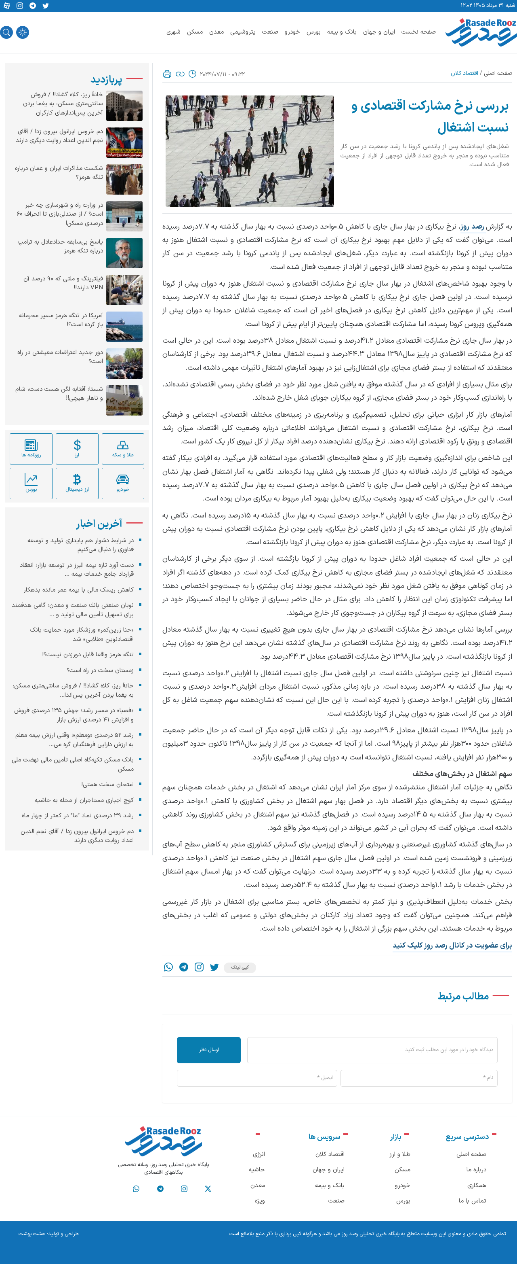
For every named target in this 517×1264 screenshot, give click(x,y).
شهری (173, 32)
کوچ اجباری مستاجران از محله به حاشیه (84, 800)
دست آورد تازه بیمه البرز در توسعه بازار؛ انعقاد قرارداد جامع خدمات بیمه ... (77, 570)
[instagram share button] (20, 6)
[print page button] (167, 74)
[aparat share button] (7, 6)
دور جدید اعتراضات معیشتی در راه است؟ (60, 357)
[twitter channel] (208, 1189)
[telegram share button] (33, 6)
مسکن (195, 32)
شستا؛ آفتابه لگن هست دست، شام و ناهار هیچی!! (59, 394)
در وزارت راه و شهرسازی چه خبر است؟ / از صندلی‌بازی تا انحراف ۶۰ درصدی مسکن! (60, 214)
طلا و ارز (399, 1154)
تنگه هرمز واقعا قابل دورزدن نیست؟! (88, 655)
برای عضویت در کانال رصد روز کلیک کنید (452, 945)
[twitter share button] (45, 6)
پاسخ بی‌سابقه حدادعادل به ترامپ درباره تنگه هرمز (60, 247)
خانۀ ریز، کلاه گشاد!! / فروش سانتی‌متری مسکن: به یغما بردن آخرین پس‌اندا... (73, 690)
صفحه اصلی (498, 73)
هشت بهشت (32, 1234)
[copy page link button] (180, 74)
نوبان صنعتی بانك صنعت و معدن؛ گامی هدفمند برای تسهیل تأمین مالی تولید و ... (73, 610)
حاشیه (257, 1170)
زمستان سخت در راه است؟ (100, 670)
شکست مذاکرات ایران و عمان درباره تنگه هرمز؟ (59, 173)
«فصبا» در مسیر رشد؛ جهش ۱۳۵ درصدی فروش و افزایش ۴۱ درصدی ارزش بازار (74, 715)
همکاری (476, 1185)
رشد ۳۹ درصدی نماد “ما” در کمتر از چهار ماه (78, 816)
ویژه (260, 1201)
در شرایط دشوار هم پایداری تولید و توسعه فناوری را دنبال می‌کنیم (80, 545)
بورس (314, 32)
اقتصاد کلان (464, 73)
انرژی (259, 1154)
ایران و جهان (379, 32)
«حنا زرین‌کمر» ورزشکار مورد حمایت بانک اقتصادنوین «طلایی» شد (82, 635)
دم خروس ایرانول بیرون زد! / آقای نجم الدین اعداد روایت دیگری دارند (59, 136)
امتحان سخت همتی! (107, 784)
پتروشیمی (243, 32)
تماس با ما (472, 1201)
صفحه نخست (418, 32)
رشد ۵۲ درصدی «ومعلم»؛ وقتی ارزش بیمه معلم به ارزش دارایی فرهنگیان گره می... (74, 740)
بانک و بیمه (342, 32)
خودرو (292, 32)
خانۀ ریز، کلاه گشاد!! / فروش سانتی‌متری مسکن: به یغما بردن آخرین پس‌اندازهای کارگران (63, 104)
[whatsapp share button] (168, 968)
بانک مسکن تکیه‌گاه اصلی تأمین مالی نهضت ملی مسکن (73, 764)
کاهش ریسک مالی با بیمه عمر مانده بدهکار (78, 590)
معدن (216, 32)
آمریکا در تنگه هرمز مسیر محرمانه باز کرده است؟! (61, 321)
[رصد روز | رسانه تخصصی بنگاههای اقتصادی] (481, 32)
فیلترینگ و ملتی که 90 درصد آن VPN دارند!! (63, 284)
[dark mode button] (22, 32)
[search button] (6, 32)
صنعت (270, 32)
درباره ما (476, 1170)
